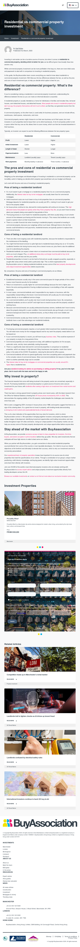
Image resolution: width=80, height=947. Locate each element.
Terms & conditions (71, 936)
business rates (51, 336)
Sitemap (48, 936)
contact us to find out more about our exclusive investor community (52, 476)
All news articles (8, 887)
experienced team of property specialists (21, 455)
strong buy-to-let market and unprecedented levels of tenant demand (28, 410)
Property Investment (12, 684)
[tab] (37, 547)
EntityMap (58, 936)
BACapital (6, 867)
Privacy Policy (72, 938)
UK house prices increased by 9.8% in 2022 (50, 395)
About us (6, 863)
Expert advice (7, 876)
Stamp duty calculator (10, 881)
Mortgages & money (9, 894)
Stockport (6, 856)
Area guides (7, 879)
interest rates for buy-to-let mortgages (30, 194)
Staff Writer (19, 48)
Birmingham (7, 852)
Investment (15, 38)
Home (6, 38)
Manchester (10, 541)
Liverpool (6, 854)
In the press (7, 870)
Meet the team (7, 865)
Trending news (7, 897)
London (5, 849)
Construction (7, 890)
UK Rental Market (11, 725)
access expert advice (24, 469)
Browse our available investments (15, 476)
